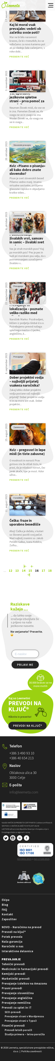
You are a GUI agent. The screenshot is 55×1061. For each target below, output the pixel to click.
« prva (25, 566)
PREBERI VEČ (27, 11)
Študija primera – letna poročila (25, 1034)
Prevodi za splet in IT (17, 1007)
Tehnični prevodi (13, 964)
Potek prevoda (12, 936)
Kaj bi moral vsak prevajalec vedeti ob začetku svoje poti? (25, 28)
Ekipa (5, 900)
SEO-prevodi (13, 1012)
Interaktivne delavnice (17, 951)
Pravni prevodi (12, 988)
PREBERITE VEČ (19, 56)
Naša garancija (12, 941)
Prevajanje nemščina (16, 1002)
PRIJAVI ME (25, 664)
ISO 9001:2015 (24, 858)
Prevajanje (11, 959)
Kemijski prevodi (13, 974)
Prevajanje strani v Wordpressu (24, 1016)
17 (43, 571)
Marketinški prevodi (16, 978)
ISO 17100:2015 (42, 858)
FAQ (4, 909)
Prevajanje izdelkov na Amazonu (24, 983)
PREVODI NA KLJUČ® (27, 725)
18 (50, 571)
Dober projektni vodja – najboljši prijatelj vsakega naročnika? (26, 381)
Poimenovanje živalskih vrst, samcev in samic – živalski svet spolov (26, 240)
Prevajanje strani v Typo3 (21, 1020)
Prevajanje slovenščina (18, 993)
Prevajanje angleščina (17, 998)
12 (10, 571)
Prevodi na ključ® (14, 932)
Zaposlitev (9, 919)
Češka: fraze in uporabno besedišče (24, 522)
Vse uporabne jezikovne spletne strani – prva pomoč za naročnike (26, 99)
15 (30, 571)
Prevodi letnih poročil (18, 1030)
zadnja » (28, 575)
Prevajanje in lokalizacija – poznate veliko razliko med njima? (26, 311)
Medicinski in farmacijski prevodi (25, 969)
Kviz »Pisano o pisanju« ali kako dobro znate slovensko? (27, 170)
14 (23, 571)
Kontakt (7, 914)
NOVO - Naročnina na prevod (22, 927)
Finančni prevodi (13, 1025)
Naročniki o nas (13, 946)
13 (17, 571)
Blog (5, 904)
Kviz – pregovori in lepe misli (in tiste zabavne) (27, 452)
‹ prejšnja (32, 566)
